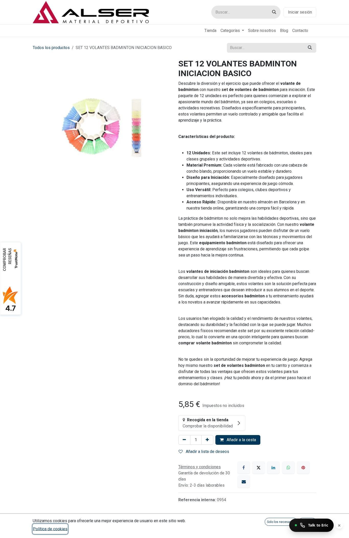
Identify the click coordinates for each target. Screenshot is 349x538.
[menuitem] (210, 31)
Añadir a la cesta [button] (241, 439)
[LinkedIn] (273, 467)
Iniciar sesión (300, 12)
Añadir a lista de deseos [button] (207, 451)
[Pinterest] (303, 467)
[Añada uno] (207, 440)
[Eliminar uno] (184, 440)
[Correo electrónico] (244, 481)
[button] (281, 522)
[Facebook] (244, 467)
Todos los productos (51, 47)
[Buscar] (274, 12)
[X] (258, 467)
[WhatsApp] (288, 467)
